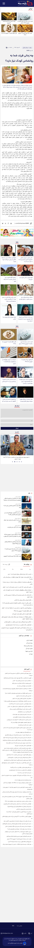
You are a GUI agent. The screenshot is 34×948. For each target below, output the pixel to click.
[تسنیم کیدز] (17, 233)
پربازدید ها (26, 564)
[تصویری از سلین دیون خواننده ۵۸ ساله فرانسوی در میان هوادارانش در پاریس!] (25, 372)
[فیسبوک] (8, 223)
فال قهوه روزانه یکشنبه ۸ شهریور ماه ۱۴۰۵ (27, 361)
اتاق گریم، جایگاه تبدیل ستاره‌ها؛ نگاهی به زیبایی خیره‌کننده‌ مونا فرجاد (8, 260)
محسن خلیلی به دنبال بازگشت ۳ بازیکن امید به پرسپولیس (19, 720)
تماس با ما (19, 926)
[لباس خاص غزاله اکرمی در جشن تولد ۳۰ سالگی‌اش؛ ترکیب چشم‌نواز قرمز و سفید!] (9, 290)
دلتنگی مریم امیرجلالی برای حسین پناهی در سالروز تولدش (26, 298)
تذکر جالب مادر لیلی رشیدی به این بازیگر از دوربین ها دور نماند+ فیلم (17, 737)
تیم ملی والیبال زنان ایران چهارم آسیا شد (23, 780)
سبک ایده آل (29, 643)
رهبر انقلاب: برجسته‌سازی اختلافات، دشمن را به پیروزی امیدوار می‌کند (17, 844)
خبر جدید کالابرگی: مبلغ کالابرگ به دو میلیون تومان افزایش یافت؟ (12, 514)
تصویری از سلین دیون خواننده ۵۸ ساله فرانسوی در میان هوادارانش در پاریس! (26, 381)
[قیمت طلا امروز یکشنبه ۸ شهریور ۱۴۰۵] (25, 28)
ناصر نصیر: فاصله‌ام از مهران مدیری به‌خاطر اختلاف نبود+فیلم (19, 836)
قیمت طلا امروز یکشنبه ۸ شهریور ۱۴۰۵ (25, 34)
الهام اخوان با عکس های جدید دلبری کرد (26, 278)
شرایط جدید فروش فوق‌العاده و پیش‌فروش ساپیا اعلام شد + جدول (9, 361)
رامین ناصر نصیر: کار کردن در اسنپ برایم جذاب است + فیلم (17, 587)
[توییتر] (3, 223)
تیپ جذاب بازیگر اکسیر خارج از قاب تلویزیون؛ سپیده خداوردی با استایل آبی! (25, 319)
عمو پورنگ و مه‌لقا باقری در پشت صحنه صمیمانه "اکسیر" (19, 841)
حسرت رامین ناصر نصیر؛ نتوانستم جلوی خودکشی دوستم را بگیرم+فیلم (17, 824)
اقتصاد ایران (29, 640)
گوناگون (30, 9)
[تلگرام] (5, 223)
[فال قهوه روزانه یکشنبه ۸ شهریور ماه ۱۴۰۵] (25, 352)
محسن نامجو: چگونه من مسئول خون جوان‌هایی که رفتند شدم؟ (18, 693)
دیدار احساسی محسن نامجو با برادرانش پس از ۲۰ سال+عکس (9, 380)
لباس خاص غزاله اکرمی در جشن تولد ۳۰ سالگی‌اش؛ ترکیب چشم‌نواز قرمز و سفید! (9, 299)
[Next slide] (31, 445)
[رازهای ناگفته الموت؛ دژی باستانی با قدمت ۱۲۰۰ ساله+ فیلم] (9, 270)
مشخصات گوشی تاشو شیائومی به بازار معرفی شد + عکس (19, 706)
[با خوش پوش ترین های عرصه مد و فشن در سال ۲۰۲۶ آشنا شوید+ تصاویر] (17, 445)
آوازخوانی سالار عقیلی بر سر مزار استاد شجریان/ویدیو (18, 625)
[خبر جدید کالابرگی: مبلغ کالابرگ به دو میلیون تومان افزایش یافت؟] (27, 513)
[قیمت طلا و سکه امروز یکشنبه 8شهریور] (9, 16)
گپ (31, 933)
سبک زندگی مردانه (28, 646)
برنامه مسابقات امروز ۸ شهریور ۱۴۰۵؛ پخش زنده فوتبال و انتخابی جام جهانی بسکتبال (12, 535)
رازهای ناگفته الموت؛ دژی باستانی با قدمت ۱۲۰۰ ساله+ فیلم (9, 279)
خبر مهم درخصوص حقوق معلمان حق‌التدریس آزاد (21, 722)
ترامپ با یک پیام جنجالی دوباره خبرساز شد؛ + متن (19, 574)
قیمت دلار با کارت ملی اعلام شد (14, 527)
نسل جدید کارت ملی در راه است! (24, 773)
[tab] (21, 461)
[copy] (31, 223)
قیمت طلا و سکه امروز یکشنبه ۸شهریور (9, 22)
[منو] (3, 4)
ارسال (17, 428)
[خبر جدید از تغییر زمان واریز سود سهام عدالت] (27, 521)
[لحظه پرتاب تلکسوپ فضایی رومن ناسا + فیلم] (27, 506)
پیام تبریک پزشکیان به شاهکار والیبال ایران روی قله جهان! (13, 542)
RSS (13, 926)
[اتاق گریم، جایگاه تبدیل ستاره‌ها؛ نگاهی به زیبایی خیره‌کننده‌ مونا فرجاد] (9, 250)
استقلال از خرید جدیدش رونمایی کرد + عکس (22, 680)
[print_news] (11, 223)
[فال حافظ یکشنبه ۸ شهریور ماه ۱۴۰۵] (9, 28)
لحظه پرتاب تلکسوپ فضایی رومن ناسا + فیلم (12, 506)
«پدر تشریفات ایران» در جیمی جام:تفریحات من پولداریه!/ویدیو (18, 735)
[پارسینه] (24, 3)
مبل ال (31, 654)
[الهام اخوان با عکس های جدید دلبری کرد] (25, 270)
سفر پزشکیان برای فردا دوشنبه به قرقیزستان (22, 717)
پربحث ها (5, 564)
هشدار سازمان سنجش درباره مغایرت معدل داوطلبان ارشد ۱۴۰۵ (18, 801)
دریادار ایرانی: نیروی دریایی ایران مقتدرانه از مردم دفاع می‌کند (18, 743)
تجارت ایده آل (29, 649)
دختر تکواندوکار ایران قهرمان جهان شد (23, 732)
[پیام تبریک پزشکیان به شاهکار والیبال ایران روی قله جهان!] (27, 542)
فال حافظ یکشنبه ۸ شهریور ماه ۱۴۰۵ (9, 33)
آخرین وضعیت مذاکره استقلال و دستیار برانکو (21, 683)
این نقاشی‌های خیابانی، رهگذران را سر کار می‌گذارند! (20, 767)
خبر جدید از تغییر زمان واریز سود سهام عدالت (12, 521)
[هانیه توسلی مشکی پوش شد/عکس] (9, 309)
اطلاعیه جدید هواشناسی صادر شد (24, 686)
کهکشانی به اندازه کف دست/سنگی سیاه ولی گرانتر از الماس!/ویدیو (17, 804)
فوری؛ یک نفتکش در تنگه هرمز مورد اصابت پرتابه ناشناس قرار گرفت (17, 678)
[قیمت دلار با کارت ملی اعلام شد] (27, 528)
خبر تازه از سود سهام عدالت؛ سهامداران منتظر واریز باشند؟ (19, 829)
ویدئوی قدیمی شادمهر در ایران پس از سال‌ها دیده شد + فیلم (16, 608)
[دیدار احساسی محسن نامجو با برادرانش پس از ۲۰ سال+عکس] (9, 372)
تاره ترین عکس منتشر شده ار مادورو (23, 696)
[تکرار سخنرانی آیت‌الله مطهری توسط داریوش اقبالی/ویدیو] (25, 392)
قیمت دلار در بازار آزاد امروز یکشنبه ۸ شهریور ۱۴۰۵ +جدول (25, 22)
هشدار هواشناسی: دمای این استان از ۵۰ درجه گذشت (20, 704)
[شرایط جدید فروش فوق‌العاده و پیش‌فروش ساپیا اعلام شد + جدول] (9, 352)
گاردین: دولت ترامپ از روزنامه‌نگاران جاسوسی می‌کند (20, 709)
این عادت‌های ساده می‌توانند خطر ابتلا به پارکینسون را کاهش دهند (17, 821)
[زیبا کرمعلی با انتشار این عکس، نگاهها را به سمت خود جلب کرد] (9, 392)
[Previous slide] (2, 445)
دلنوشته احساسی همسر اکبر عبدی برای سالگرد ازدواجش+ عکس (18, 826)
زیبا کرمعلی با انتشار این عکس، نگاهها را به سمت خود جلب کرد (9, 400)
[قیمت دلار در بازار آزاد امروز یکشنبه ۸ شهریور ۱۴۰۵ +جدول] (25, 16)
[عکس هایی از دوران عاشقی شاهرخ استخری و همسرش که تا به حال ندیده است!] (25, 250)
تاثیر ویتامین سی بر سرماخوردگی (24, 712)
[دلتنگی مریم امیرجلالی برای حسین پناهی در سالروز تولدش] (25, 290)
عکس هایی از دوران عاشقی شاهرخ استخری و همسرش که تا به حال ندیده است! (25, 260)
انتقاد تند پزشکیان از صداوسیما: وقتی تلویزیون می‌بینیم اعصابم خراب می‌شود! (12, 499)
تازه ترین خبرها (29, 651)
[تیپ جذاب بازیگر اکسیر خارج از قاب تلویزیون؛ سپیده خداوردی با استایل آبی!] (25, 309)
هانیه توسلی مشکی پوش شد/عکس (9, 318)
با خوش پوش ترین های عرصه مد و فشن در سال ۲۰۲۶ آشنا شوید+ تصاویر (16, 458)
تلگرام (25, 933)
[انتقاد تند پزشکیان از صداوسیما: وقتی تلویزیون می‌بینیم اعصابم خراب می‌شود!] (27, 499)
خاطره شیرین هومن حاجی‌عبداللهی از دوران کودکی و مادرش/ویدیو (17, 760)
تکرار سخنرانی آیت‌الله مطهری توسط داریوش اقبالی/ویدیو (26, 400)
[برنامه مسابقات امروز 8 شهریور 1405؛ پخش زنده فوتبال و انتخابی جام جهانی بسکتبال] (27, 535)
